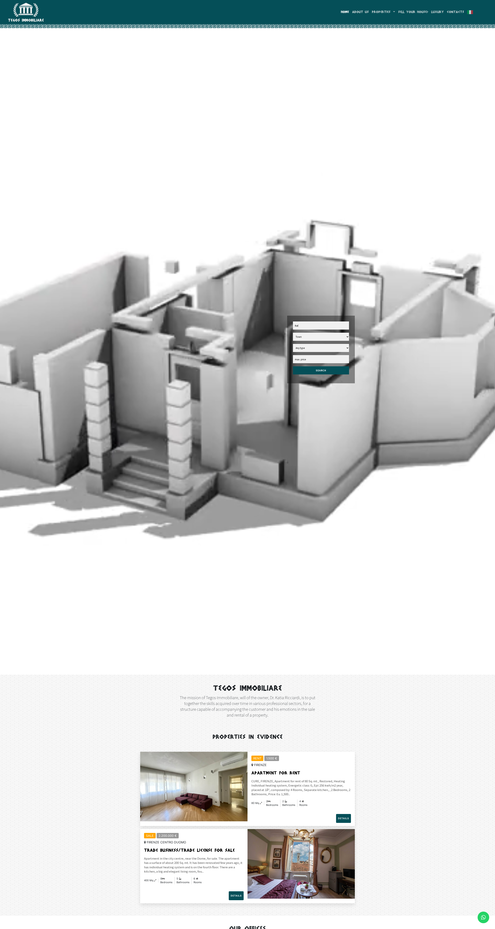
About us (360, 12)
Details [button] (343, 818)
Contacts (455, 12)
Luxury (437, 12)
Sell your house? (413, 12)
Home (345, 12)
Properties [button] (382, 12)
